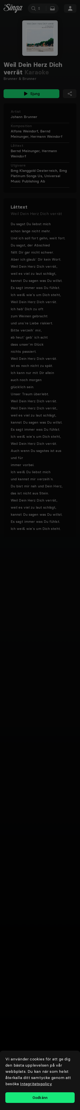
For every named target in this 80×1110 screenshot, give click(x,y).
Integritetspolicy (36, 1083)
